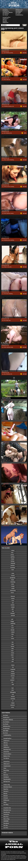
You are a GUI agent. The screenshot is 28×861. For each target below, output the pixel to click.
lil (13, 700)
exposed (8, 213)
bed (14, 688)
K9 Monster (5, 800)
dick (4, 133)
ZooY (4, 772)
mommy (11, 213)
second (14, 675)
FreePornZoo (6, 11)
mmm (14, 677)
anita (14, 573)
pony (13, 707)
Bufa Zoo (5, 774)
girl (13, 619)
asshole (14, 565)
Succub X (5, 791)
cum (5, 320)
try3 (13, 659)
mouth (7, 79)
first (14, 657)
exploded (8, 347)
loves (13, 638)
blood (5, 159)
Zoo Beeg (5, 804)
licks (13, 634)
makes (13, 632)
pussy (5, 213)
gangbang (13, 577)
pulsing (11, 52)
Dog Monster (6, 812)
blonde (13, 629)
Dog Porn (5, 789)
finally (12, 347)
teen (13, 552)
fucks (13, 652)
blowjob (14, 613)
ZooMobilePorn (19, 15)
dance (13, 665)
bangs (13, 586)
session (8, 186)
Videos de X (5, 763)
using (8, 266)
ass (13, 636)
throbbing (8, 52)
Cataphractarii (6, 766)
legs (5, 374)
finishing (14, 581)
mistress (13, 705)
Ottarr (4, 802)
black (13, 579)
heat (11, 133)
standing (12, 240)
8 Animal (5, 797)
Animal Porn (6, 761)
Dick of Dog (5, 818)
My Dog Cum (6, 781)
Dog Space (5, 823)
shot (13, 690)
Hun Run (5, 825)
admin (13, 550)
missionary (13, 590)
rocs (14, 694)
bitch (13, 655)
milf (14, 609)
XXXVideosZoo (19, 9)
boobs (13, 646)
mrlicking (14, 623)
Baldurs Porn (6, 756)
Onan (4, 768)
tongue (5, 266)
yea (13, 602)
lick (14, 642)
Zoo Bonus (5, 758)
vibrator (13, 696)
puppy (13, 607)
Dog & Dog (5, 770)
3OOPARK (5, 821)
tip (9, 79)
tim (13, 667)
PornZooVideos (6, 753)
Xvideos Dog (6, 784)
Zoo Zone (18, 13)
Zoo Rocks (5, 15)
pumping (10, 106)
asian (13, 584)
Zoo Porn (5, 827)
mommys (14, 698)
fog (13, 611)
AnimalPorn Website (8, 12)
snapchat (14, 669)
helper (13, 703)
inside (5, 347)
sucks (13, 588)
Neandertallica (6, 779)
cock (13, 106)
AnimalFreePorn (6, 17)
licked (13, 559)
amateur (13, 680)
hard (13, 569)
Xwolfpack (5, 777)
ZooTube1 (5, 9)
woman (14, 604)
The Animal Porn (17, 5)
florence (13, 596)
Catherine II (5, 18)
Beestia (4, 793)
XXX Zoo (5, 19)
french (13, 598)
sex (13, 682)
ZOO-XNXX (18, 12)
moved (5, 186)
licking (13, 561)
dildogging (13, 692)
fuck (13, 650)
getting (14, 556)
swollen (8, 159)
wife (14, 661)
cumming (13, 567)
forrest (13, 575)
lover (14, 600)
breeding (12, 186)
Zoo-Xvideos (6, 13)
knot (13, 627)
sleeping (14, 563)
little (13, 648)
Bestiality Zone (6, 810)
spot (4, 52)
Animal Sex (5, 751)
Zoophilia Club (6, 807)
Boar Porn (5, 816)
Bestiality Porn (6, 749)
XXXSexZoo (5, 22)
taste (5, 79)
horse (7, 293)
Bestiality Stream (7, 786)
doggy (14, 621)
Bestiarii (5, 795)
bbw (14, 644)
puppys (13, 673)
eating (13, 671)
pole (10, 266)
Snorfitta (5, 21)
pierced (13, 615)
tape (14, 684)
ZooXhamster (19, 11)
